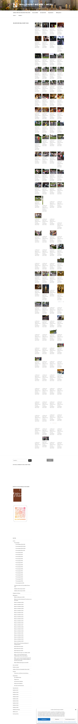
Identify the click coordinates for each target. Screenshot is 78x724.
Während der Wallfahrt (18, 687)
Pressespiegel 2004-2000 (20, 550)
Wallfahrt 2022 (15, 704)
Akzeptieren (44, 719)
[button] (75, 709)
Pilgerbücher (16, 683)
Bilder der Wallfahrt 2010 (18, 614)
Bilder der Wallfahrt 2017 (18, 628)
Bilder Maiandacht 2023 (18, 652)
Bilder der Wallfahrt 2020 (18, 634)
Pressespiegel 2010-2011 (20, 554)
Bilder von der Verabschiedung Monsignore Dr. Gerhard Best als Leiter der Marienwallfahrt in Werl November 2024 (22, 663)
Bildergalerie (58, 12)
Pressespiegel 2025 (19, 582)
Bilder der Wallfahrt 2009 (19, 612)
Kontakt (20, 15)
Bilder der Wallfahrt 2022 (18, 638)
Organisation (50, 12)
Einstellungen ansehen (70, 719)
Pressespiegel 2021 (19, 574)
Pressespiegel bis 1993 (20, 586)
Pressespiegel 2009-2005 (20, 552)
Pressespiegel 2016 (19, 564)
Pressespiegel (16, 546)
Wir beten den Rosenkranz (19, 689)
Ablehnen (57, 719)
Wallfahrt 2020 (15, 700)
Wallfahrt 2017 (15, 694)
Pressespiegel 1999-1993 (20, 548)
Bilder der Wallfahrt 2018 (18, 630)
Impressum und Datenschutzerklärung (44, 721)
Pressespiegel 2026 (19, 584)
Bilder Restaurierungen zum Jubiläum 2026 (22, 656)
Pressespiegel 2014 (19, 560)
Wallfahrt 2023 (15, 706)
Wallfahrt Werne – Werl (36, 4)
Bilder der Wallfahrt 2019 (18, 632)
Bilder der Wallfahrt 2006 (19, 606)
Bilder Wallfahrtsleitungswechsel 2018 (21, 666)
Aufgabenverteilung (16, 597)
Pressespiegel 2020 (19, 572)
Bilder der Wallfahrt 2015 (18, 624)
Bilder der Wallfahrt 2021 (18, 636)
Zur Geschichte (43, 12)
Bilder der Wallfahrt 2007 (18, 608)
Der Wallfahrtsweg (17, 681)
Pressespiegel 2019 (19, 570)
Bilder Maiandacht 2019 (18, 650)
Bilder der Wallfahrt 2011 (18, 616)
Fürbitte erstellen (16, 671)
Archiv (14, 15)
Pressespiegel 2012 (19, 556)
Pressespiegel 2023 (19, 578)
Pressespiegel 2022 (19, 576)
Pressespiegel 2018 (19, 568)
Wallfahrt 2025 (15, 711)
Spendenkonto (15, 691)
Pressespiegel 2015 (19, 562)
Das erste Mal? (35, 12)
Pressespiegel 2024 (19, 580)
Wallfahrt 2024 (15, 709)
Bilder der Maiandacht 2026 (19, 600)
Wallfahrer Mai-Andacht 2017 (19, 592)
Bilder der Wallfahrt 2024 (18, 642)
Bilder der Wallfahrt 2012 (18, 618)
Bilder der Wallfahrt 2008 (19, 610)
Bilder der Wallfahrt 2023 (18, 640)
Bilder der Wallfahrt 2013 (18, 620)
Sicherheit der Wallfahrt (18, 685)
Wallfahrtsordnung (16, 713)
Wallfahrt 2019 (15, 698)
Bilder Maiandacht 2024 (18, 654)
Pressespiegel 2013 (19, 558)
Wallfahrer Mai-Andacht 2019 (19, 594)
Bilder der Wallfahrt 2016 (18, 626)
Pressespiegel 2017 (19, 566)
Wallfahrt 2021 (15, 702)
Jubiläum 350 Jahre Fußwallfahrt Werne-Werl (21, 12)
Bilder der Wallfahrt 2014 (18, 622)
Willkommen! (15, 715)
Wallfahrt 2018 (15, 696)
